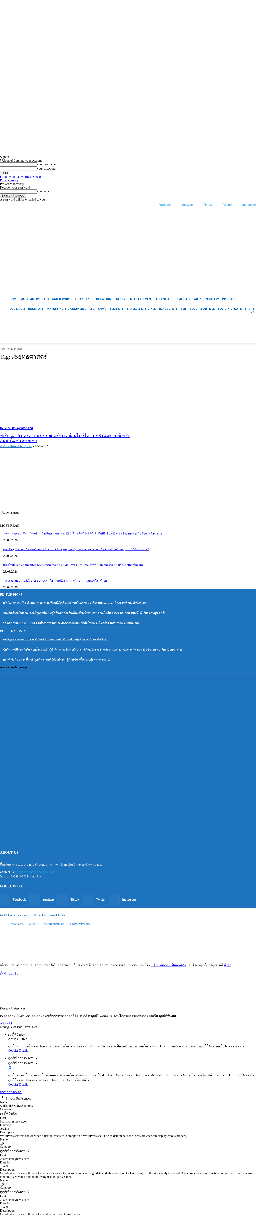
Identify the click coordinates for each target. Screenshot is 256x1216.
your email (43, 191)
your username (46, 164)
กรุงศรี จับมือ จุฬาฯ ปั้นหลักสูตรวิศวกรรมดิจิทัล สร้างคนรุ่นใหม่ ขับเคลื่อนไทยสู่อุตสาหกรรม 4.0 (56, 659)
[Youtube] (177, 204)
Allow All (6, 1023)
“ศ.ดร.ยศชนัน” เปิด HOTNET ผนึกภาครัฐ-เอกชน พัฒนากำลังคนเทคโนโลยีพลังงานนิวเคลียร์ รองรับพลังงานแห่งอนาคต (71, 623)
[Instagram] (238, 204)
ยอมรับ (13, 973)
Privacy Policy (9, 180)
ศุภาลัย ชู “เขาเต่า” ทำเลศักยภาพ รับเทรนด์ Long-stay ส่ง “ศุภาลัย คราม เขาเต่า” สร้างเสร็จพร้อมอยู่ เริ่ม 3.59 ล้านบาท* (76, 549)
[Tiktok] (199, 204)
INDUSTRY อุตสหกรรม (16, 428)
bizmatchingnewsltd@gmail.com (35, 871)
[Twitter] (218, 204)
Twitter (227, 204)
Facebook (165, 204)
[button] (128, 333)
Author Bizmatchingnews (16, 446)
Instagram (249, 204)
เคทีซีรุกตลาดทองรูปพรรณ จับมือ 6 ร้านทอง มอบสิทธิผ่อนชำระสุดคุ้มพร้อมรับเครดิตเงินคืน (55, 639)
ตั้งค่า (227, 965)
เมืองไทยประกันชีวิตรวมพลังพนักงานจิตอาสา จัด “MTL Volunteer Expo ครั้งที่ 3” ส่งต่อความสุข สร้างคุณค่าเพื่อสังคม (73, 564)
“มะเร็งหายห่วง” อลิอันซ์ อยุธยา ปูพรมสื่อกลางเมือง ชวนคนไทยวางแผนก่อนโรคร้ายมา (55, 580)
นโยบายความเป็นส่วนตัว (168, 965)
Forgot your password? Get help (20, 176)
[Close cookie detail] (3, 1098)
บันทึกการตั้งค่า (11, 1092)
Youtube (187, 204)
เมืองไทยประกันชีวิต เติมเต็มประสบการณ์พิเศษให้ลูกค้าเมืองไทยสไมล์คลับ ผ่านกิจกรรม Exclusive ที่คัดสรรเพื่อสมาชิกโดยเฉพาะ (76, 603)
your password (46, 168)
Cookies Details (18, 1050)
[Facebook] (154, 204)
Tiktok (207, 204)
